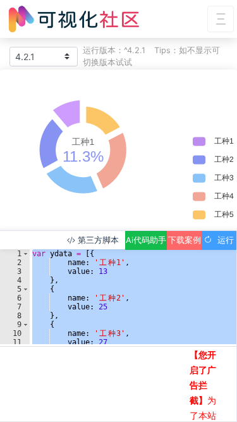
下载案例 (184, 240)
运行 (223, 240)
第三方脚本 (97, 240)
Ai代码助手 (146, 240)
